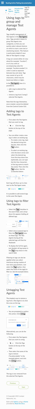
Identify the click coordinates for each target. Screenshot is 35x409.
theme (26, 402)
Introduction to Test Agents (19, 10)
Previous (13, 383)
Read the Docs (20, 403)
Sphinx (16, 402)
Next (23, 387)
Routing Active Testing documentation (19, 3)
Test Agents (10, 10)
